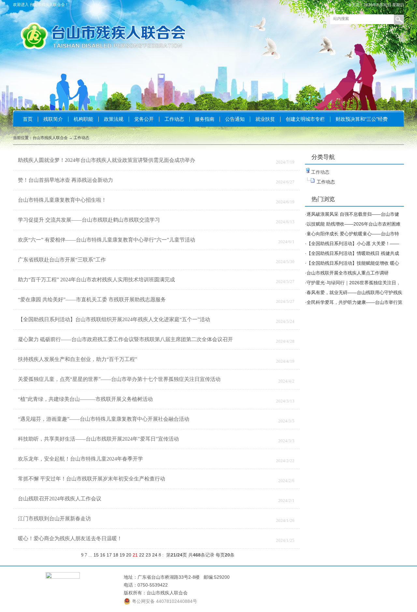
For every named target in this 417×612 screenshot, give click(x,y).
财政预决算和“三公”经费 (362, 119)
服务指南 (204, 119)
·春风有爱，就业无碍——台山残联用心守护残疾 (353, 292)
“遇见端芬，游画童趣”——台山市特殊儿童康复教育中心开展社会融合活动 (103, 419)
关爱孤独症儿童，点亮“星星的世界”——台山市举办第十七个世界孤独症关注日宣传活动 (119, 379)
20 (128, 554)
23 (148, 554)
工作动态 (174, 119)
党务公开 (144, 119)
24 (154, 554)
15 (96, 554)
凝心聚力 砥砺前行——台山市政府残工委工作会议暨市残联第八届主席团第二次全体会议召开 (125, 339)
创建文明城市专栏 (305, 119)
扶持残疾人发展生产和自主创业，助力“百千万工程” (77, 359)
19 (122, 554)
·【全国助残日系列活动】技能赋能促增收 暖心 (352, 263)
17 (109, 554)
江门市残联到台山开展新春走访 (54, 518)
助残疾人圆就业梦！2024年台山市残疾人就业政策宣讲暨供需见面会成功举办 (106, 160)
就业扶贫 (265, 119)
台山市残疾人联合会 (50, 137)
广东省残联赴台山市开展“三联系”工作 (62, 259)
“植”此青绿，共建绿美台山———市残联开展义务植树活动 (85, 399)
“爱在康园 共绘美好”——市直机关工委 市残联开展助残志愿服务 (92, 299)
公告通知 (235, 119)
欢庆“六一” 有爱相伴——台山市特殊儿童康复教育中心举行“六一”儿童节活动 (106, 240)
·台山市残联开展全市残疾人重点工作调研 (347, 272)
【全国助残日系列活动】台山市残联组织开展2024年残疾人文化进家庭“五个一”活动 (114, 319)
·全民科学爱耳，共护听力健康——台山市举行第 (353, 302)
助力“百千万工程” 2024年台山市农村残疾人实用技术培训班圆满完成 (96, 279)
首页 (28, 119)
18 (115, 554)
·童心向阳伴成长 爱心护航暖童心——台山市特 (352, 233)
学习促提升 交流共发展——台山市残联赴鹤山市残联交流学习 (89, 220)
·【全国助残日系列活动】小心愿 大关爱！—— (352, 243)
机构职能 (83, 119)
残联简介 (53, 119)
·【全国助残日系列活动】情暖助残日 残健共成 (352, 253)
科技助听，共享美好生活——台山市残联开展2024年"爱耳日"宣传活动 (98, 439)
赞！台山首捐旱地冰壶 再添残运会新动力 (65, 180)
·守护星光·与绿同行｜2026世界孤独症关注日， (353, 282)
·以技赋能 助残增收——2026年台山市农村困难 (352, 224)
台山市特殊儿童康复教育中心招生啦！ (62, 200)
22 (141, 554)
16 (102, 554)
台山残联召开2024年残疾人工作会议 (59, 498)
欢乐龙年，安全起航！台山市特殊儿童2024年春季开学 (80, 459)
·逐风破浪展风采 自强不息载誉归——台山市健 (352, 214)
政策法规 (113, 119)
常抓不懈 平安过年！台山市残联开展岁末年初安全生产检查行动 (91, 478)
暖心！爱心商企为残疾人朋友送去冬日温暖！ (70, 538)
